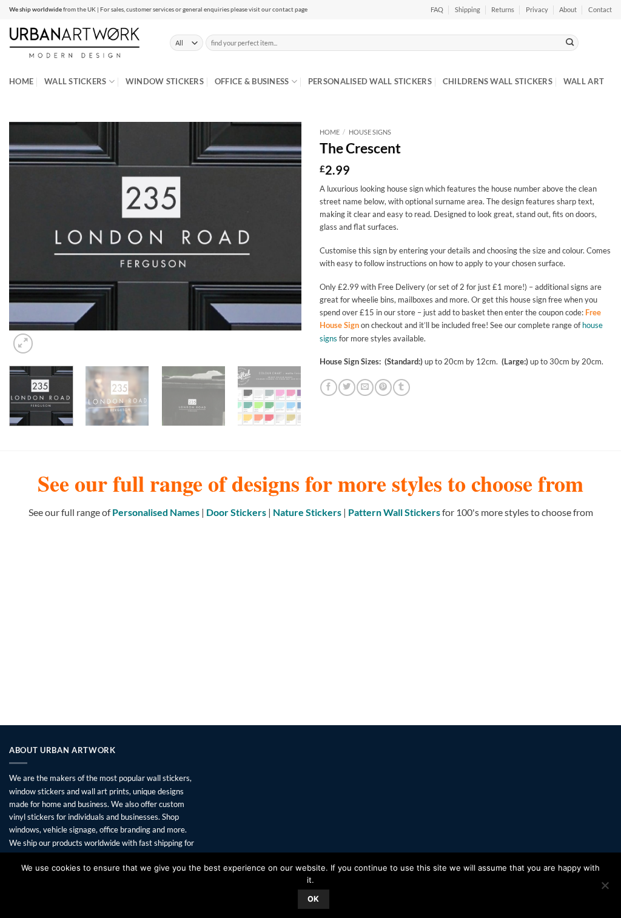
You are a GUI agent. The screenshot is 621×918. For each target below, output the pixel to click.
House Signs (370, 132)
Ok (313, 898)
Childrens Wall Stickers (497, 81)
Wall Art (583, 81)
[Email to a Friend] (365, 387)
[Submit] (570, 42)
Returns (502, 9)
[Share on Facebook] (328, 387)
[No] (604, 889)
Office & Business (252, 81)
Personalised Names (156, 512)
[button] (23, 343)
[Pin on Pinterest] (383, 387)
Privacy (537, 9)
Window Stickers (165, 81)
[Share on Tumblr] (401, 387)
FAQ (437, 9)
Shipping (467, 9)
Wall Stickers (75, 81)
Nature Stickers (307, 512)
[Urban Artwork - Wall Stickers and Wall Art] (80, 42)
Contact (600, 9)
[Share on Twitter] (346, 387)
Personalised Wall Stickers (370, 81)
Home (21, 81)
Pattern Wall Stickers (394, 512)
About (568, 9)
